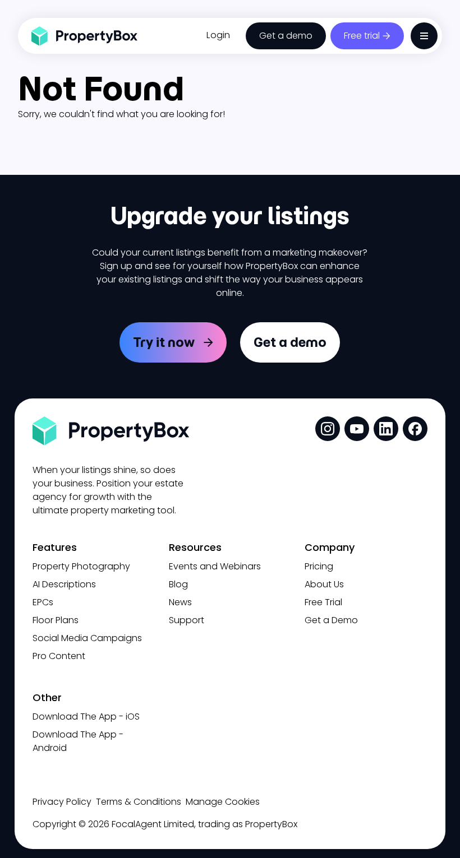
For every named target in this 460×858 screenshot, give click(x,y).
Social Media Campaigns (87, 638)
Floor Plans (56, 620)
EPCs (43, 602)
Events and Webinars (215, 566)
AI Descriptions (64, 584)
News (180, 602)
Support (186, 620)
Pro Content (59, 656)
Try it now (164, 342)
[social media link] (327, 428)
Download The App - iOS (86, 716)
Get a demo (285, 35)
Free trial (362, 35)
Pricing (319, 566)
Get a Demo (331, 620)
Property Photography (81, 566)
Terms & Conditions (138, 801)
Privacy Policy (62, 801)
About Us (324, 584)
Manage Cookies (223, 801)
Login (218, 35)
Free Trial (323, 602)
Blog (178, 584)
